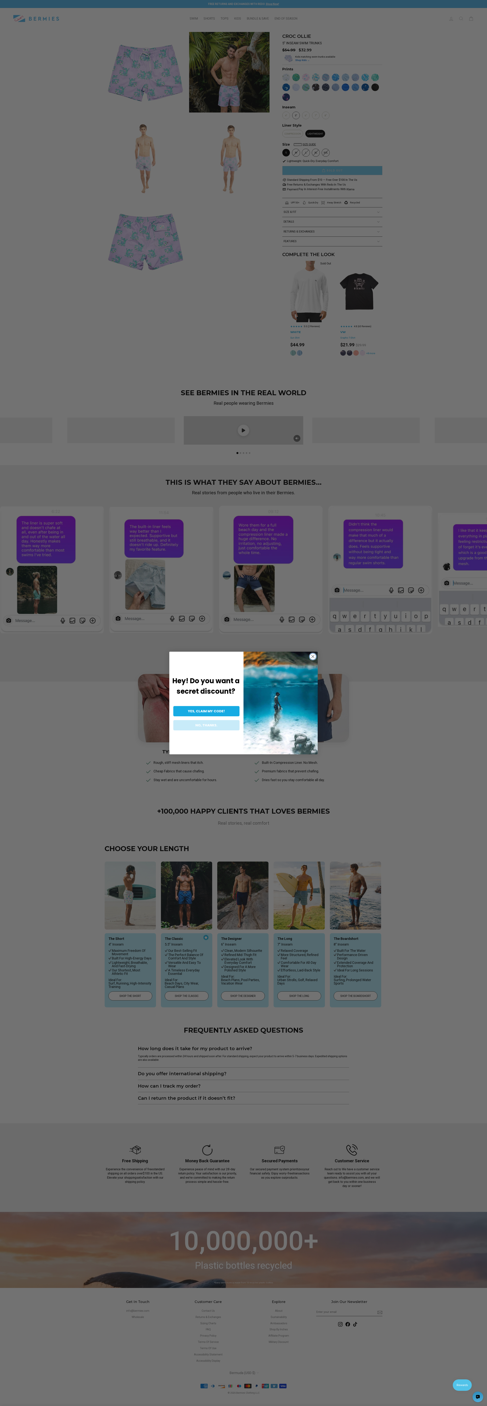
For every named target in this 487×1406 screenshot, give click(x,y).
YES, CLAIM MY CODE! (206, 711)
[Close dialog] (313, 656)
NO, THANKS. (206, 725)
